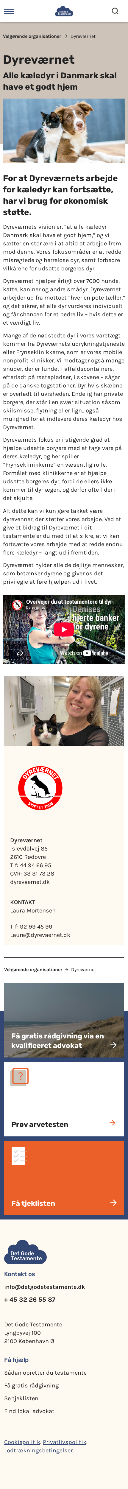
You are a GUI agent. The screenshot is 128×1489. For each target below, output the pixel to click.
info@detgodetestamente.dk (44, 1287)
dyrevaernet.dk (30, 882)
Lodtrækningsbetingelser (38, 1450)
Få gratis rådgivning (31, 1385)
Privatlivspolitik (64, 1442)
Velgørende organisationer (32, 36)
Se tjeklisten (21, 1398)
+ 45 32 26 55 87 (29, 1299)
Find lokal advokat (29, 1411)
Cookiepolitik (22, 1442)
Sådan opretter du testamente (45, 1372)
